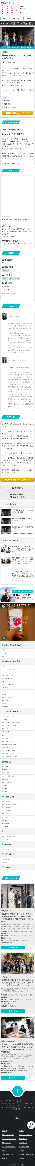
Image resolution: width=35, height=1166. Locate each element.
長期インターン (5, 18)
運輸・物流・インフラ (8, 753)
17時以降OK (5, 823)
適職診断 (7, 9)
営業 (3, 666)
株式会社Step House (7, 911)
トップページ (5, 22)
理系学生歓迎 (5, 773)
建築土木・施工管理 (7, 697)
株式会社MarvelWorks (8, 1041)
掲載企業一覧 (5, 849)
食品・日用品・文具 (7, 738)
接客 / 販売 (5, 688)
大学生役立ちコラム (7, 1155)
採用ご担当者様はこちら (9, 1147)
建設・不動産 (5, 732)
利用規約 (21, 1131)
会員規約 (21, 1151)
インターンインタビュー (8, 839)
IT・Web (4, 719)
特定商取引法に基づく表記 (26, 1155)
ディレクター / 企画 (7, 678)
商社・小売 (5, 729)
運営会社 (21, 1159)
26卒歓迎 (4, 791)
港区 (3, 650)
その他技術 (5, 706)
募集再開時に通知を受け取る (18, 113)
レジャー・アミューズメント (9, 750)
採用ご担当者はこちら (22, 9)
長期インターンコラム (8, 836)
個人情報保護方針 (24, 1147)
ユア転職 (4, 1159)
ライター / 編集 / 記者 (7, 684)
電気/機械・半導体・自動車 (9, 744)
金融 (3, 735)
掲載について (5, 859)
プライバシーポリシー (25, 1135)
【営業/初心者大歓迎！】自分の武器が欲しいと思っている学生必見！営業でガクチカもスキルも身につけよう (17, 982)
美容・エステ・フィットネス (9, 756)
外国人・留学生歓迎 (7, 782)
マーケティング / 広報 (8, 675)
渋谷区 (4, 653)
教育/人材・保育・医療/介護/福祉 (10, 722)
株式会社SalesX (6, 977)
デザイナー (5, 672)
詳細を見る (13, 947)
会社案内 (4, 862)
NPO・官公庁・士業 (7, 747)
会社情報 (18, 487)
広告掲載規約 (23, 1139)
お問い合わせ (23, 1143)
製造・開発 (5, 700)
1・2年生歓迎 (5, 769)
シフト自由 (5, 817)
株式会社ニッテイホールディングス (20, 47)
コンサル (4, 691)
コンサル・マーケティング (9, 725)
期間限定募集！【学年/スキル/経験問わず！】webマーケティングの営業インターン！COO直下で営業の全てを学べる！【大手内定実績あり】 (23, 561)
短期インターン (17, 18)
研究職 (4, 703)
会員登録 (12, 9)
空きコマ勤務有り (6, 807)
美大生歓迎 (5, 779)
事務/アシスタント (7, 681)
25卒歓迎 (4, 788)
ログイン (16, 9)
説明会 (29, 18)
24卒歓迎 (4, 785)
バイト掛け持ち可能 (7, 810)
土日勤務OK (5, 820)
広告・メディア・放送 (8, 716)
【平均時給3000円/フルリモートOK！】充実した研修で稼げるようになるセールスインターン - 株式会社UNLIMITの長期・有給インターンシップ (22, 574)
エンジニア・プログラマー (9, 669)
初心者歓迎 (5, 766)
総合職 (4, 694)
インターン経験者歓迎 (8, 776)
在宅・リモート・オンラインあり (11, 804)
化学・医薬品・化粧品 (8, 741)
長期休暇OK (5, 814)
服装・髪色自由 (6, 801)
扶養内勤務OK (6, 826)
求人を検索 (3, 9)
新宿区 (4, 656)
